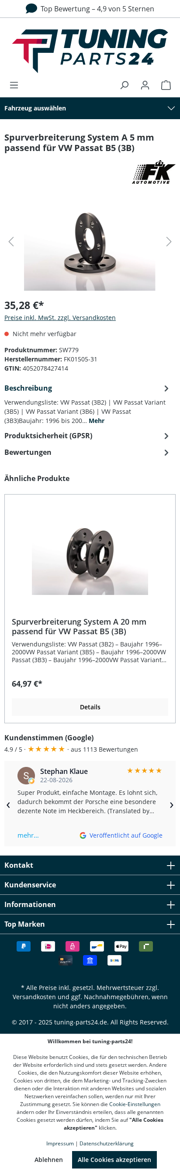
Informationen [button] (30, 904)
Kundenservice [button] (30, 885)
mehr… (28, 835)
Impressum (60, 1143)
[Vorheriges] (10, 241)
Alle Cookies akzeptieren (114, 1159)
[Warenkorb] (163, 85)
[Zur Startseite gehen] (90, 51)
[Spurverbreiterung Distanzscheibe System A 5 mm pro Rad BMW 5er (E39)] (90, 241)
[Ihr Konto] (145, 85)
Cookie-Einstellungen (134, 1104)
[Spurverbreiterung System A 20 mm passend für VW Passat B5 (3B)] (90, 551)
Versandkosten (34, 997)
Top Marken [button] (24, 924)
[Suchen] (124, 85)
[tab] (87, 403)
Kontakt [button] (18, 865)
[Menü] (16, 85)
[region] (90, 598)
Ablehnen (49, 1159)
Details (90, 707)
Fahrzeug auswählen (35, 108)
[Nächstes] (169, 241)
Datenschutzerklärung (107, 1143)
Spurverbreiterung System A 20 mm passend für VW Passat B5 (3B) (79, 626)
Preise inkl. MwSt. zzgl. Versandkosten (60, 317)
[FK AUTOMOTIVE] (90, 172)
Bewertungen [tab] (28, 452)
